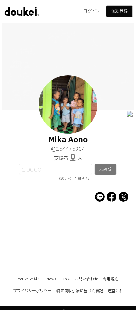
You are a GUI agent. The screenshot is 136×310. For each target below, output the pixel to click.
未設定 (105, 169)
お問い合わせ (86, 279)
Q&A (65, 279)
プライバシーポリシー (32, 291)
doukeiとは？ (29, 279)
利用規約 (110, 279)
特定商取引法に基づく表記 (79, 291)
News (51, 279)
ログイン (91, 11)
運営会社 (115, 291)
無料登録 (119, 11)
